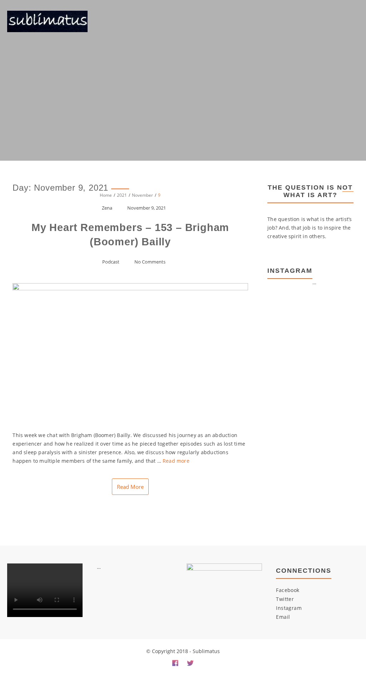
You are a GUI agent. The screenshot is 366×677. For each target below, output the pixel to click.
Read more (176, 460)
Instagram (289, 608)
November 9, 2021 (146, 208)
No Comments (149, 262)
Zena (107, 208)
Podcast (110, 262)
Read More (130, 486)
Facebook (287, 590)
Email (283, 616)
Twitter (285, 599)
